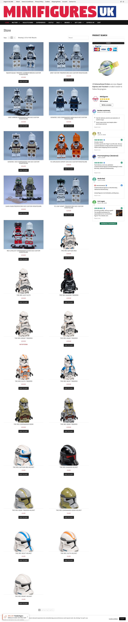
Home (7, 22)
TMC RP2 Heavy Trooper (68, 338)
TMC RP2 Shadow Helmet (69, 467)
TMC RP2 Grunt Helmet (23, 596)
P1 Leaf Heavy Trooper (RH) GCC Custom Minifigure (68, 207)
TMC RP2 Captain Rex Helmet (23, 467)
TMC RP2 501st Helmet (23, 553)
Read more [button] (97, 127)
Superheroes (40, 22)
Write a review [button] (106, 105)
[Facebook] (121, 1)
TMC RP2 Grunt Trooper (23, 338)
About (18, 1)
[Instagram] (123, 1)
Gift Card (78, 22)
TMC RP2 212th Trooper (23, 381)
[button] (15, 617)
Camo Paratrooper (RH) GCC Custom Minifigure (23, 206)
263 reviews (104, 101)
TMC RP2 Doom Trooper (68, 424)
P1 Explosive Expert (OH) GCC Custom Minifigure (69, 162)
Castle (50, 22)
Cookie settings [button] (113, 619)
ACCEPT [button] (122, 619)
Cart (99, 22)
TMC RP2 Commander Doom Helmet (69, 510)
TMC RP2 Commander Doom (23, 424)
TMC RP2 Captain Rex (69, 251)
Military (15, 22)
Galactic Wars (28, 22)
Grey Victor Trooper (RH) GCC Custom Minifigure (68, 73)
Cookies (47, 1)
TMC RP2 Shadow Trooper (68, 295)
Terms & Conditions (27, 1)
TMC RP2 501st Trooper (68, 381)
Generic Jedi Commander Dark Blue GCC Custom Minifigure (69, 118)
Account (64, 1)
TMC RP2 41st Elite (24, 295)
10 (9, 38)
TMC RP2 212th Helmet (69, 553)
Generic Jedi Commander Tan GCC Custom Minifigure (23, 162)
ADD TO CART (23, 81)
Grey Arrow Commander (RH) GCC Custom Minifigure (23, 118)
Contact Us (72, 1)
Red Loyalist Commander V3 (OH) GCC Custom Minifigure (23, 251)
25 (11, 38)
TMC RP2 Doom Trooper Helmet (23, 510)
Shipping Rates (56, 1)
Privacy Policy (39, 1)
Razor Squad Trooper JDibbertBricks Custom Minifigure (23, 73)
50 (14, 38)
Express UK (90, 22)
